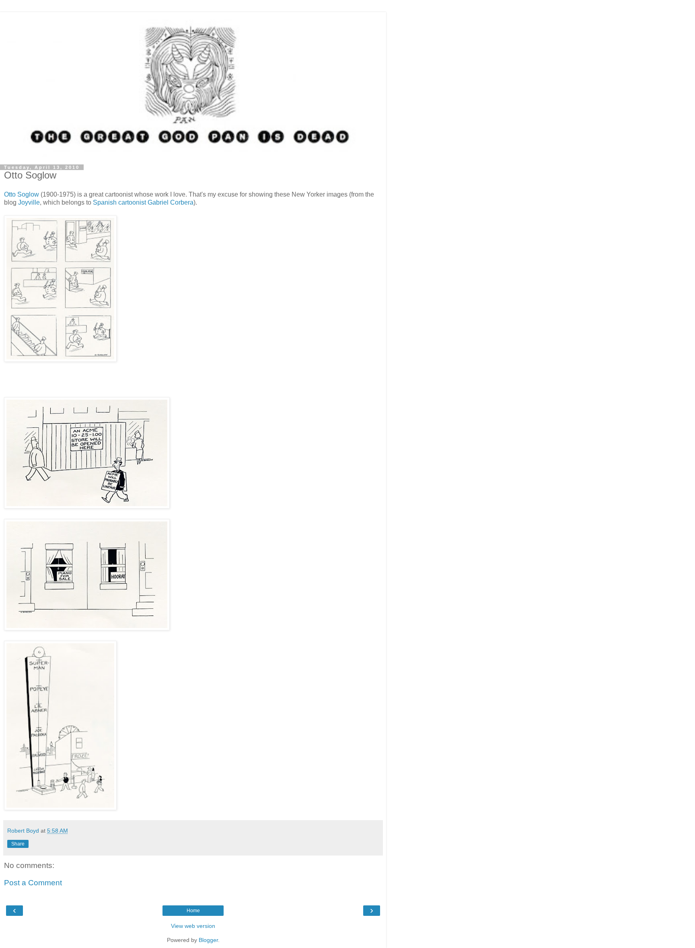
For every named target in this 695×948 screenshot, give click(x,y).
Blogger (208, 940)
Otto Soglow (21, 194)
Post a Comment (33, 882)
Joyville (29, 202)
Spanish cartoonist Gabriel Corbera (143, 202)
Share (18, 844)
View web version (193, 926)
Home (193, 910)
